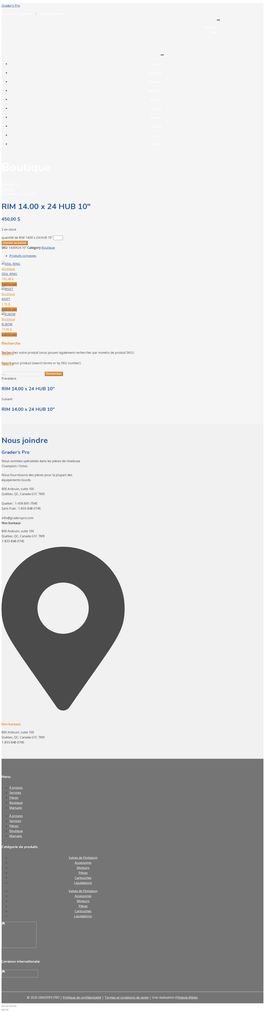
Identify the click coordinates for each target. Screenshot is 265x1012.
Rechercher (53, 374)
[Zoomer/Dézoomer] (3, 1006)
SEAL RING (9, 274)
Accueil (156, 64)
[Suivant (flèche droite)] (7, 1009)
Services (155, 99)
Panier (213, 32)
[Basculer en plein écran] (7, 1006)
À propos (155, 73)
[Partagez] (10, 1006)
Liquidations (83, 883)
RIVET (6, 299)
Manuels (155, 117)
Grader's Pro (11, 5)
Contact (156, 135)
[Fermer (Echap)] (14, 1006)
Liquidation (154, 90)
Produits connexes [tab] (22, 256)
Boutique (155, 81)
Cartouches (83, 878)
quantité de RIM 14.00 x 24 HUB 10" (27, 237)
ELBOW (7, 324)
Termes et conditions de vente (127, 997)
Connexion (210, 27)
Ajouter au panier (14, 243)
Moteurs (83, 868)
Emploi (156, 126)
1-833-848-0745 (26, 13)
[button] (9, 284)
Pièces (156, 108)
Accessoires (83, 863)
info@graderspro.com (53, 13)
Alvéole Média (187, 997)
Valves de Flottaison (83, 858)
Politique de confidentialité (82, 997)
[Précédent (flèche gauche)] (3, 1009)
